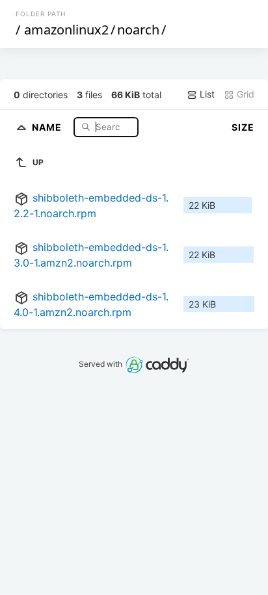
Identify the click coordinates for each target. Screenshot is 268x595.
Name (48, 126)
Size (243, 127)
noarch (138, 29)
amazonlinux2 (66, 29)
